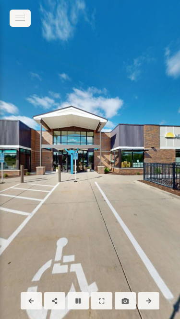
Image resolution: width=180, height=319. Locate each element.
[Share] (54, 300)
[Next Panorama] (148, 300)
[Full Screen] (101, 300)
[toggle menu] (20, 18)
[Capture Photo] (125, 300)
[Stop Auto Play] (78, 300)
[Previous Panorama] (31, 300)
